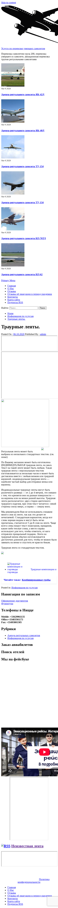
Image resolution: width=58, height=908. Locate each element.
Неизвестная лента (27, 846)
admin (43, 334)
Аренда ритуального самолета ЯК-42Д (22, 94)
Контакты (12, 297)
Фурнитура (7, 603)
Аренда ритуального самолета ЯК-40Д (22, 130)
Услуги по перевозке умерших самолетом (23, 48)
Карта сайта (13, 299)
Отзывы (11, 291)
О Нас (10, 288)
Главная (11, 285)
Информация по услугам (24, 587)
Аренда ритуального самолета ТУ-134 (22, 202)
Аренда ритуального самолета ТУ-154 (22, 166)
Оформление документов (14, 600)
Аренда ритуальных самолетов (23, 635)
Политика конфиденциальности (33, 880)
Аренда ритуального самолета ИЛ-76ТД (23, 238)
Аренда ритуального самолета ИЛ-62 (22, 274)
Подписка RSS (15, 302)
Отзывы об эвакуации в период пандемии (29, 294)
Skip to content (8, 2)
